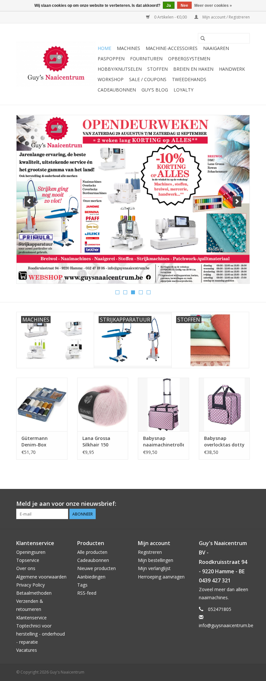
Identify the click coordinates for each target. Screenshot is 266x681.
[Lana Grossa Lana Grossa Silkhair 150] (102, 404)
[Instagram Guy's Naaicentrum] (244, 504)
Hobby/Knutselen (120, 69)
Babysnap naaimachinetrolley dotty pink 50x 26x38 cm (163, 441)
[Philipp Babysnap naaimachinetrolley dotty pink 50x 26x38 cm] (163, 404)
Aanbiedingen (91, 577)
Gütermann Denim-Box (34, 441)
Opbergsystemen (189, 58)
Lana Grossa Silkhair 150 (96, 441)
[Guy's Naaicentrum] (56, 64)
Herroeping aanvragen (161, 577)
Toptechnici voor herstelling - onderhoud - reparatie (40, 634)
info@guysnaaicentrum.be (226, 625)
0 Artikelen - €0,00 (170, 17)
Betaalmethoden (34, 593)
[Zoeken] (203, 38)
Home (104, 48)
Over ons (25, 568)
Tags (82, 585)
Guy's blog (154, 90)
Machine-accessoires (172, 48)
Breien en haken (193, 69)
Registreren (150, 552)
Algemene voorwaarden (41, 577)
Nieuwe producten (96, 568)
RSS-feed (86, 593)
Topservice (27, 560)
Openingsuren (30, 552)
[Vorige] (29, 201)
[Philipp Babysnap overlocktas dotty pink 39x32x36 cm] (224, 404)
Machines (128, 48)
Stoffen (157, 69)
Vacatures (26, 650)
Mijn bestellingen (155, 560)
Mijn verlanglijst (154, 568)
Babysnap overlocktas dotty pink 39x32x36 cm (224, 441)
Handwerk (232, 69)
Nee (184, 5)
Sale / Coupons (147, 79)
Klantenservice (31, 617)
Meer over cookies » (213, 5)
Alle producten (92, 552)
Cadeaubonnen (117, 90)
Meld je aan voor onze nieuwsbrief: (66, 503)
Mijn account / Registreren (225, 17)
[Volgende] (237, 201)
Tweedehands (189, 79)
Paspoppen (111, 58)
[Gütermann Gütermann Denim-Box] (41, 404)
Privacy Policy (30, 585)
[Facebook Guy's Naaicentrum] (221, 504)
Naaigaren (216, 48)
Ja (168, 5)
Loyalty (183, 90)
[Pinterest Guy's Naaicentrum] (233, 504)
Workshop (111, 79)
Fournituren (146, 58)
